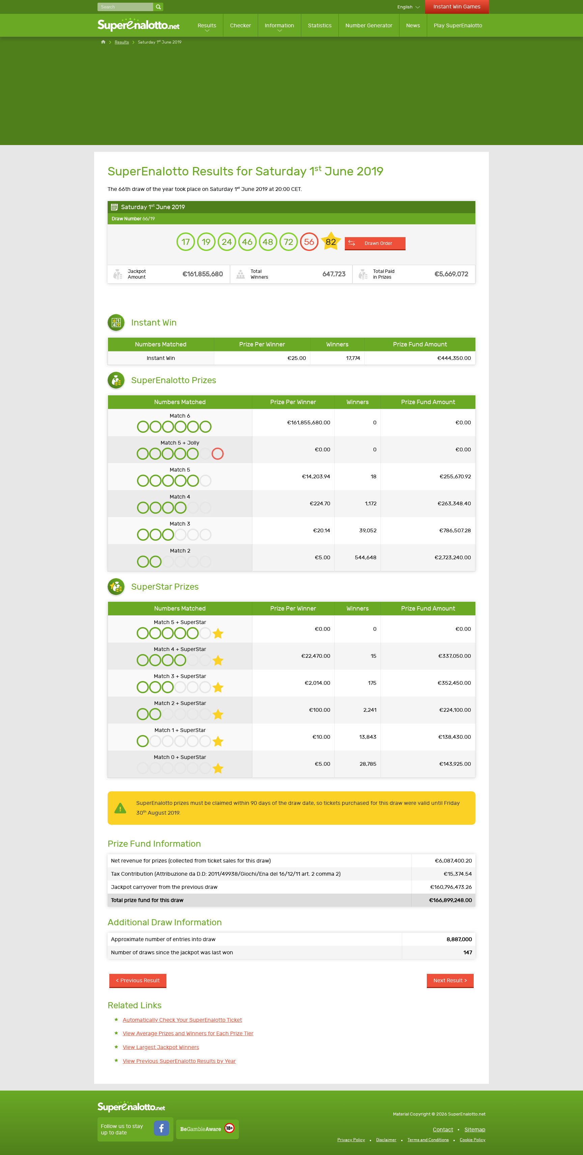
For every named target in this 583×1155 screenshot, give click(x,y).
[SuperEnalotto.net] (143, 25)
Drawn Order (378, 243)
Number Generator (368, 25)
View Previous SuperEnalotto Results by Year (179, 1061)
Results (207, 25)
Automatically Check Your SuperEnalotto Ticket (182, 1020)
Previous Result (140, 980)
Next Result (448, 980)
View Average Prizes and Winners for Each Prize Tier (188, 1033)
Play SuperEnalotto (458, 25)
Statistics (320, 25)
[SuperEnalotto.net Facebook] (161, 1134)
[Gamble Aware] (200, 1129)
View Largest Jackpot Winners (161, 1047)
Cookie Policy (472, 1139)
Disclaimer (386, 1139)
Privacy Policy (351, 1139)
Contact (443, 1129)
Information (279, 25)
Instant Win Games (457, 6)
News (413, 25)
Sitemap (475, 1129)
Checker (240, 25)
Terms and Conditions (428, 1139)
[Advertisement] (291, 98)
